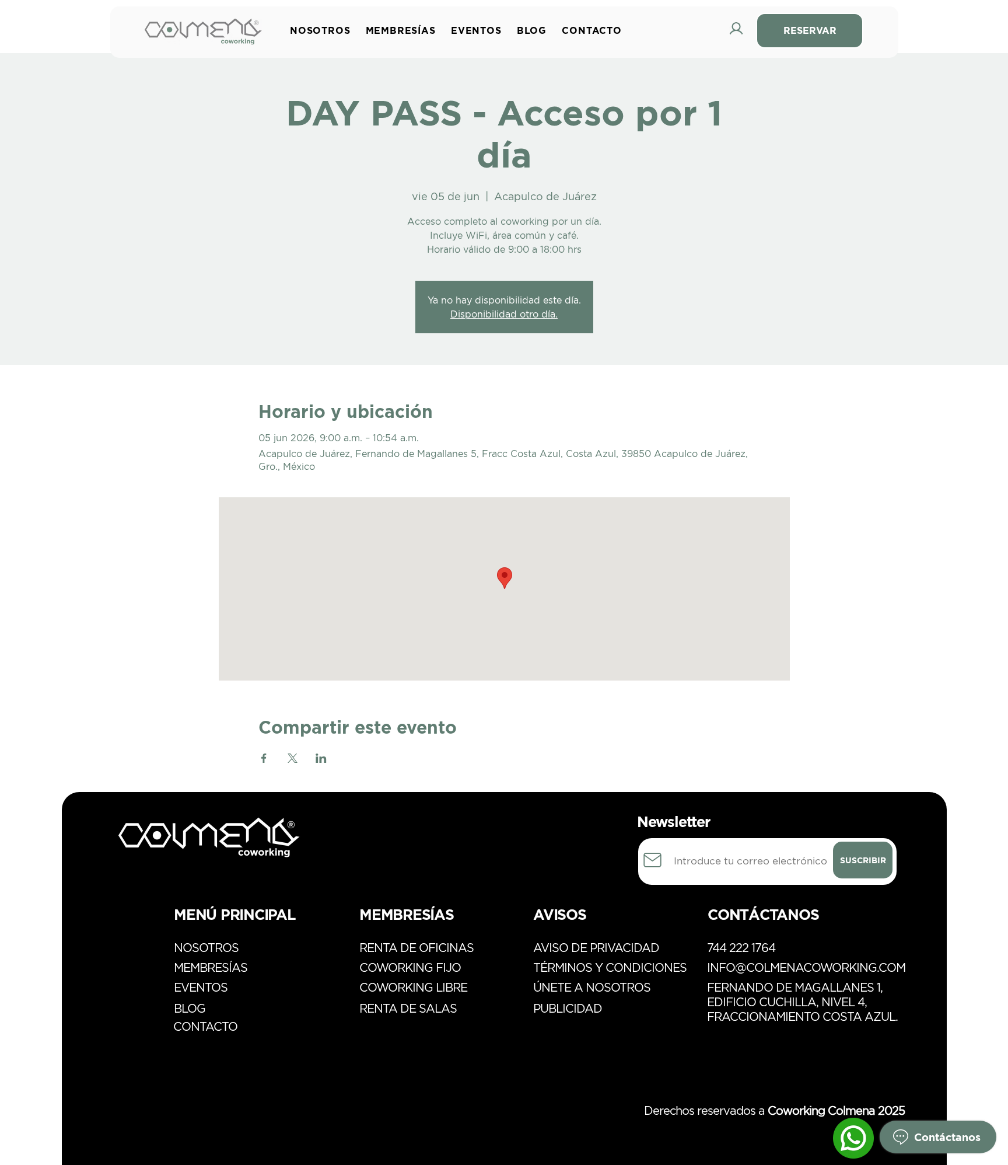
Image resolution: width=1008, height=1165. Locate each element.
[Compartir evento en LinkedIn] (321, 758)
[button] (403, 30)
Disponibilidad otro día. (504, 314)
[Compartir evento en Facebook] (264, 758)
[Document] (652, 860)
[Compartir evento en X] (292, 758)
